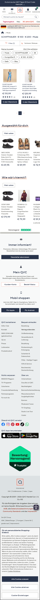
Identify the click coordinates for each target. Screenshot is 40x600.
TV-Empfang (25, 408)
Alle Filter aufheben (30, 49)
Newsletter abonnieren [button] (20, 257)
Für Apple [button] (10, 310)
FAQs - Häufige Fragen (29, 360)
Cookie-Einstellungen (20, 595)
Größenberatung (27, 333)
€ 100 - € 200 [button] (26, 57)
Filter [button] (11, 43)
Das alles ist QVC (27, 383)
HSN (2, 520)
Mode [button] (6, 53)
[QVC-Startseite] (2, 33)
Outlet (23, 415)
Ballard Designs (10, 520)
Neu (18, 22)
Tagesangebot (8, 22)
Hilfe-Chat (5, 326)
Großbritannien (17, 491)
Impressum (32, 511)
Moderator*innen (27, 404)
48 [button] (34, 53)
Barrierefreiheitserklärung (30, 390)
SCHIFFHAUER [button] (21, 53)
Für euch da (5, 397)
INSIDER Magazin (7, 379)
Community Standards (12, 511)
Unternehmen (26, 379)
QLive (3, 340)
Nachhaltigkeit (26, 386)
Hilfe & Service (26, 364)
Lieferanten (5, 347)
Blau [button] (16, 61)
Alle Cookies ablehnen (20, 587)
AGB (5, 509)
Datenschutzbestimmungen (22, 509)
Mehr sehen (9, 133)
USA (9, 491)
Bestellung (25, 326)
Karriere (24, 400)
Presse (3, 343)
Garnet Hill (28, 520)
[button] (4, 10)
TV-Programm (6, 383)
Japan (30, 491)
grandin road (5, 523)
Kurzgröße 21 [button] (9, 57)
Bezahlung (25, 343)
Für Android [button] (29, 310)
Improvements (14, 523)
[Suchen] (36, 17)
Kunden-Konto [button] (10, 284)
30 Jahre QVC (28, 22)
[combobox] (18, 17)
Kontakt (4, 329)
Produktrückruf (6, 351)
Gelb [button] (6, 61)
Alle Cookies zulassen (20, 579)
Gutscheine (5, 386)
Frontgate (20, 520)
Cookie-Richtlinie (14, 571)
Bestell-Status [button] (29, 284)
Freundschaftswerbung (9, 390)
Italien (25, 491)
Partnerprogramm (7, 394)
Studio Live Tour (27, 411)
